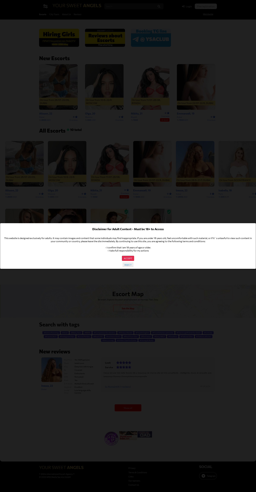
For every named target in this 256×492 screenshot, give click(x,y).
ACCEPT (128, 258)
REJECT (128, 264)
